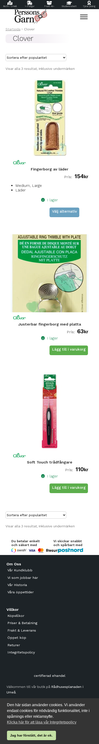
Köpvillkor (15, 616)
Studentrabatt (69, 6)
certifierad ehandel (49, 676)
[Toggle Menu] (84, 16)
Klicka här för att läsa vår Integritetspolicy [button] (41, 722)
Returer (13, 645)
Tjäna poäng (89, 6)
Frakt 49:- (49, 6)
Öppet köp (16, 638)
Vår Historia (17, 585)
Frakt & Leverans (21, 630)
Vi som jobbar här (22, 578)
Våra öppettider (20, 592)
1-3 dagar (30, 6)
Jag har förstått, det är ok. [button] (31, 735)
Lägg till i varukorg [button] (69, 349)
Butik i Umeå (10, 6)
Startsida (13, 29)
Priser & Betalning (22, 623)
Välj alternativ (64, 211)
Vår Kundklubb (19, 570)
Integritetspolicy (21, 652)
